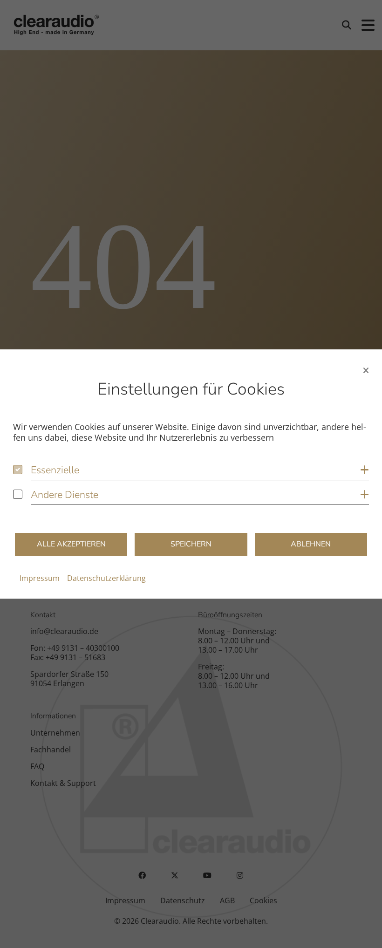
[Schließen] (366, 370)
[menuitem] (39, 578)
